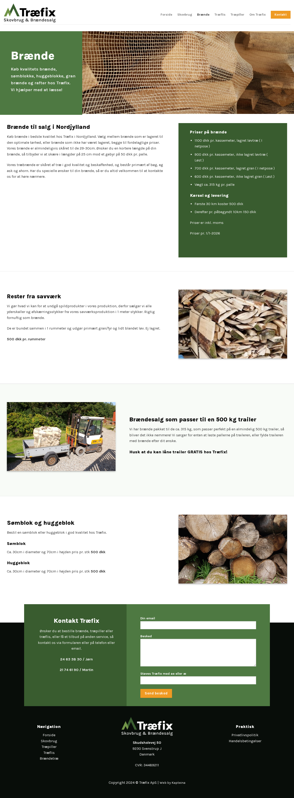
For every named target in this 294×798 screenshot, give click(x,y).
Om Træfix (257, 15)
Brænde (203, 15)
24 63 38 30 (71, 659)
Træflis (220, 15)
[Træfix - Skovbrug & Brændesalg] (29, 12)
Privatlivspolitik (245, 735)
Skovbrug (184, 15)
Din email (147, 618)
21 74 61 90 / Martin (76, 670)
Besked (146, 636)
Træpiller (237, 15)
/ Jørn (87, 659)
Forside (166, 15)
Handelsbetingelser (245, 741)
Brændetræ (49, 758)
